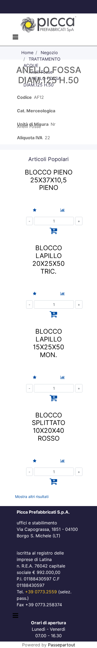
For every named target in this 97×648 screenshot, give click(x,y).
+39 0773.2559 (41, 591)
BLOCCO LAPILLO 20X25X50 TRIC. (48, 259)
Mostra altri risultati (31, 496)
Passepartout (61, 644)
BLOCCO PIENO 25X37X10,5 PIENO (48, 180)
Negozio (49, 52)
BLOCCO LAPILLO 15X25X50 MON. (48, 343)
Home (27, 52)
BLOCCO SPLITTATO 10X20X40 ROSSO (48, 426)
